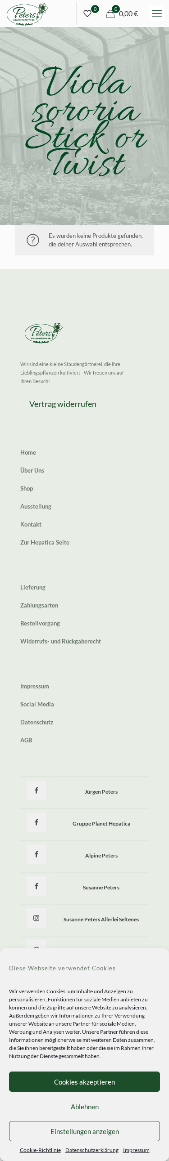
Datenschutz (36, 722)
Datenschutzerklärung (92, 1150)
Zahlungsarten (39, 605)
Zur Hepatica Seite (44, 542)
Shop (26, 488)
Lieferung (33, 587)
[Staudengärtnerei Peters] (27, 13)
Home (28, 452)
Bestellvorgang (40, 623)
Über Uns (32, 470)
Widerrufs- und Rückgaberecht (60, 641)
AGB (26, 740)
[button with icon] (36, 790)
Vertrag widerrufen (62, 404)
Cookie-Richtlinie (40, 1150)
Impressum (136, 1150)
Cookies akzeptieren (84, 1082)
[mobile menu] (156, 13)
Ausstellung (35, 506)
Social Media (37, 704)
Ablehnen (85, 1107)
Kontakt (30, 524)
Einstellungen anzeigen (84, 1131)
